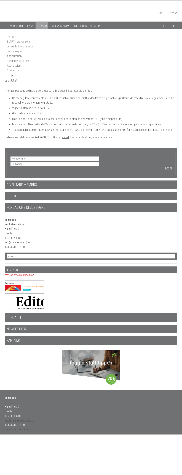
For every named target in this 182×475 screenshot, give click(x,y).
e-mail (65, 137)
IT (174, 26)
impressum (16, 26)
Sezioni (30, 26)
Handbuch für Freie (18, 61)
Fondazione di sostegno (26, 207)
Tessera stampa (59, 26)
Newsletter (16, 329)
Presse (173, 13)
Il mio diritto (79, 26)
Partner (13, 340)
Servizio (42, 26)
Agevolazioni (14, 65)
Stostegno (13, 70)
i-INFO (162, 13)
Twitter (175, 8)
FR (169, 26)
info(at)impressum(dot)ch (19, 420)
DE (163, 26)
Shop (10, 75)
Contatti (14, 317)
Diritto (10, 37)
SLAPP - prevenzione (19, 41)
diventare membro (22, 185)
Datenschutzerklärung (17, 429)
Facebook (169, 8)
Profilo (12, 196)
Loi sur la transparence (20, 46)
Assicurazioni (14, 56)
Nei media (95, 26)
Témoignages (14, 51)
